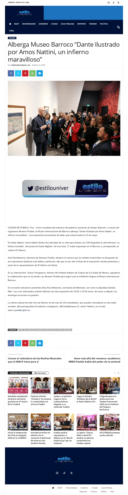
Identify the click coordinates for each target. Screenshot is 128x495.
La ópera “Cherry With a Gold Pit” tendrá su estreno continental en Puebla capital (85, 438)
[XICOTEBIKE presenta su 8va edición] (110, 422)
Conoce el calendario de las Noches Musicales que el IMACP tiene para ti (34, 360)
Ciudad (54, 24)
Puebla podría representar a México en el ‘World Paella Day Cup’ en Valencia (63, 438)
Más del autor (40, 373)
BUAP (16, 24)
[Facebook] (11, 73)
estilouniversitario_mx (20, 65)
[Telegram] (40, 73)
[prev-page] (114, 373)
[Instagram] (109, 3)
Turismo (93, 24)
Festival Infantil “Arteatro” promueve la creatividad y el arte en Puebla (41, 400)
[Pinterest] (25, 73)
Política (104, 24)
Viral (11, 30)
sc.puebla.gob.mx (21, 310)
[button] (118, 27)
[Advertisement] (64, 320)
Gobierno (43, 24)
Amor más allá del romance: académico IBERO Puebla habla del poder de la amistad (94, 360)
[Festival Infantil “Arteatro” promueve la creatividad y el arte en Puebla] (41, 385)
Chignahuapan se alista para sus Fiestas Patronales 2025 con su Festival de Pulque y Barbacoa (109, 403)
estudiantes (39, 330)
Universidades (29, 24)
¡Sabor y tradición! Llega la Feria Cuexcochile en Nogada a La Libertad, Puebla (63, 401)
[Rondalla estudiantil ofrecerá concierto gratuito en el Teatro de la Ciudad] (18, 385)
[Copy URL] (47, 73)
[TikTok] (113, 3)
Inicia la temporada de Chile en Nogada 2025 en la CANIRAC (17, 435)
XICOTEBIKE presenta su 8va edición (110, 434)
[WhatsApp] (32, 73)
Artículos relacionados (20, 373)
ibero (48, 330)
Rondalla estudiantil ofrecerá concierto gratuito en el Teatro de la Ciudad (18, 400)
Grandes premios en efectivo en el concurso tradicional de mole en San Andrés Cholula (41, 438)
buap (21, 330)
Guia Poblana (67, 24)
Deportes (81, 24)
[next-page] (118, 373)
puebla (68, 330)
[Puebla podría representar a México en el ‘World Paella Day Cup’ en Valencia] (64, 422)
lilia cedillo (58, 330)
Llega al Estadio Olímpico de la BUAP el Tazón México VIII (87, 399)
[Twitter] (118, 3)
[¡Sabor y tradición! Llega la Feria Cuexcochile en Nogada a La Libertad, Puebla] (64, 385)
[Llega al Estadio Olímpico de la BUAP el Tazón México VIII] (87, 385)
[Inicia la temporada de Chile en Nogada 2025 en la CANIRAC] (18, 422)
